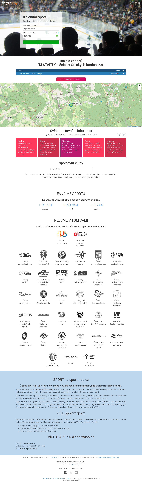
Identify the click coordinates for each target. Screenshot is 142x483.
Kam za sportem (29, 26)
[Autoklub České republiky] (43, 294)
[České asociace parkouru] (117, 335)
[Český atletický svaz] (80, 273)
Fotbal (69, 70)
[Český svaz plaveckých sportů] (98, 335)
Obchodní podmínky (59, 478)
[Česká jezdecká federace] (117, 294)
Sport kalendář (47, 478)
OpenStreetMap (134, 126)
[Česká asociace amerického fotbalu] (43, 273)
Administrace (135, 3)
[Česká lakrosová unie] (98, 294)
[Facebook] (66, 472)
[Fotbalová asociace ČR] (43, 254)
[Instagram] (71, 472)
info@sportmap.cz (75, 465)
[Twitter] (76, 472)
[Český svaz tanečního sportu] (98, 315)
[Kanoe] (71, 356)
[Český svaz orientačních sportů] (25, 315)
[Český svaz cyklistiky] (25, 294)
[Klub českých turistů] (52, 356)
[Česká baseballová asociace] (98, 273)
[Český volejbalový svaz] (25, 254)
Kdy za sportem (29, 33)
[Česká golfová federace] (98, 254)
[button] (71, 105)
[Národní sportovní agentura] (80, 234)
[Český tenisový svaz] (80, 335)
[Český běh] (62, 294)
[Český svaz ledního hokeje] (117, 254)
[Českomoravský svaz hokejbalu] (62, 254)
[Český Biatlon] (43, 335)
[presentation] (119, 135)
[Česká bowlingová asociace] (62, 335)
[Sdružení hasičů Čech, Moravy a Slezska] (80, 315)
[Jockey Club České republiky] (80, 294)
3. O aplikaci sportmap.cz (26, 448)
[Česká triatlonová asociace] (43, 315)
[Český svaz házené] (80, 254)
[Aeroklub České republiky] (117, 315)
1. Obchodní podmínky (25, 443)
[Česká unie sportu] (62, 234)
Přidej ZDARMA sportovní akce (71, 79)
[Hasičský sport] (62, 315)
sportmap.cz (54, 457)
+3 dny (55, 33)
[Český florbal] (25, 273)
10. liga (70, 74)
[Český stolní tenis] (89, 356)
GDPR (68, 478)
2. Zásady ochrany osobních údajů (30, 446)
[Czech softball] (62, 273)
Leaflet (130, 126)
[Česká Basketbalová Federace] (117, 273)
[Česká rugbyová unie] (25, 335)
